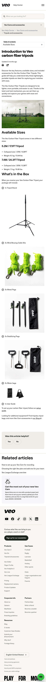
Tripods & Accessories (11, 557)
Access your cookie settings (11, 671)
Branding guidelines (10, 616)
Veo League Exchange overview (14, 472)
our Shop (36, 418)
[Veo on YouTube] (6, 519)
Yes (9, 442)
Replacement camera (11, 584)
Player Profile (8, 565)
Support (7, 591)
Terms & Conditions (9, 659)
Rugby (27, 553)
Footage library (9, 643)
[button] (16, 655)
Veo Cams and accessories (27, 30)
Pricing (6, 581)
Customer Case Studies (12, 631)
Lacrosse (28, 557)
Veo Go (6, 553)
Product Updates (10, 587)
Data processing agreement (11, 662)
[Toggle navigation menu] (43, 5)
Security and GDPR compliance (12, 668)
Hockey (27, 563)
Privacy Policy (8, 665)
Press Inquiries (9, 612)
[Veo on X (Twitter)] (30, 519)
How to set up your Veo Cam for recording (18, 465)
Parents (27, 581)
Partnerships (29, 602)
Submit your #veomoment (8, 636)
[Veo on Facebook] (12, 519)
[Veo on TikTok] (18, 519)
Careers (7, 605)
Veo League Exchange (11, 575)
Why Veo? (7, 640)
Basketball (28, 560)
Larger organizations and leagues (33, 577)
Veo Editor (7, 562)
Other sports (29, 567)
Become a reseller (31, 609)
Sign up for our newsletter (16, 538)
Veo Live (7, 572)
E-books (7, 628)
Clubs (26, 572)
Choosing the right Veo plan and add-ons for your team (23, 469)
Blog (5, 624)
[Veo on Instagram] (24, 519)
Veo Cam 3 (7, 550)
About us (7, 602)
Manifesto (7, 609)
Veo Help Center (8, 30)
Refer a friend (29, 605)
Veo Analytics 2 (9, 569)
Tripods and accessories (13, 33)
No (17, 442)
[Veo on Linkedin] (36, 519)
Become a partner (31, 612)
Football (27, 550)
